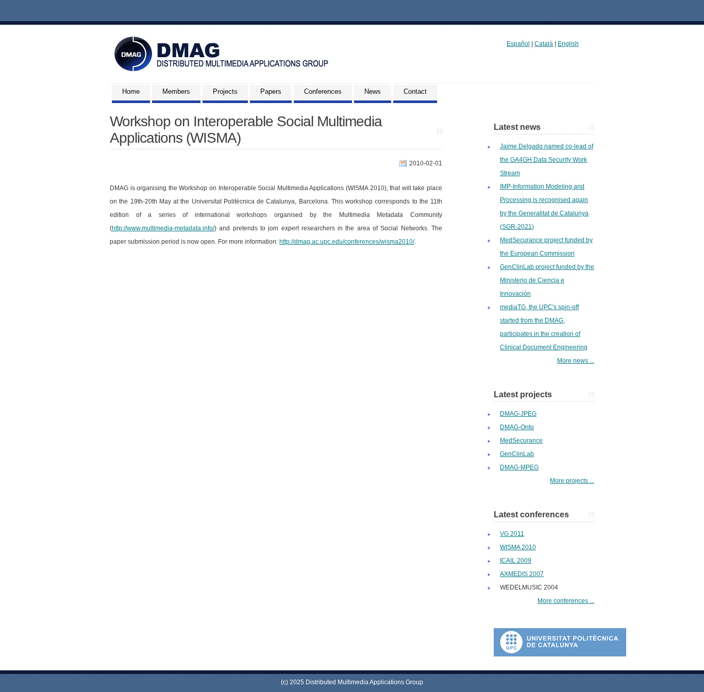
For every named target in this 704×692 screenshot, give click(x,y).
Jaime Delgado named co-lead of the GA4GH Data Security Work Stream (546, 160)
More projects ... (572, 480)
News (372, 91)
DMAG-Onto (517, 427)
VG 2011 (512, 533)
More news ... (575, 360)
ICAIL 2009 (515, 560)
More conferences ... (566, 600)
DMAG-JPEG (518, 413)
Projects (225, 91)
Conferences (323, 91)
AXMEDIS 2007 (522, 574)
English (568, 43)
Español (518, 43)
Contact (415, 91)
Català (543, 43)
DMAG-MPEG (519, 467)
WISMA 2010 (518, 547)
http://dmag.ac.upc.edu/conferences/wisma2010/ (346, 241)
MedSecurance (521, 440)
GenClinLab (517, 454)
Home (131, 91)
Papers (270, 91)
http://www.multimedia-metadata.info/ (163, 228)
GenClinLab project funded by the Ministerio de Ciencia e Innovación (547, 280)
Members (176, 91)
